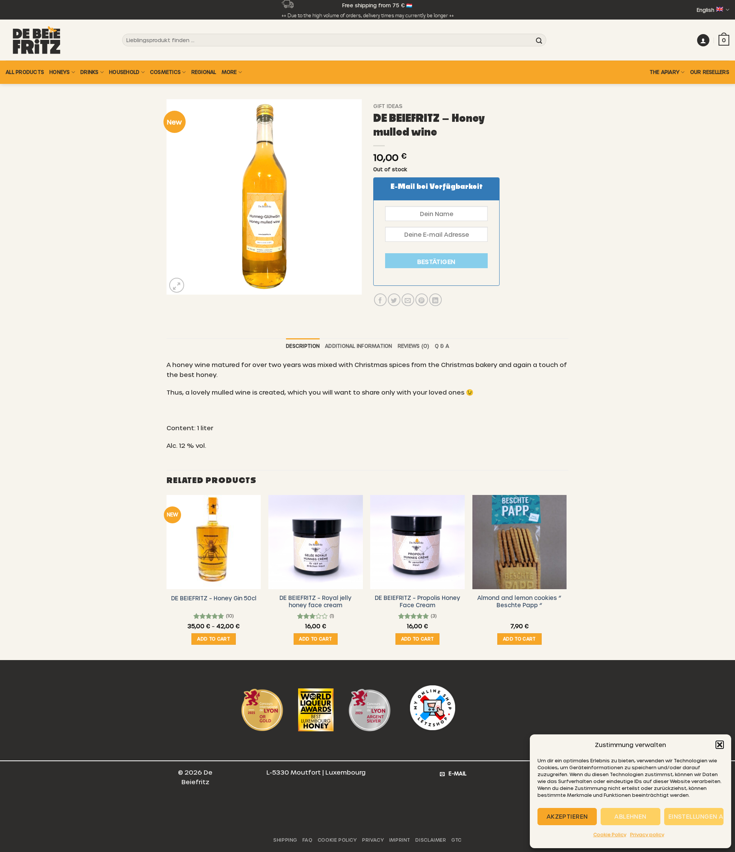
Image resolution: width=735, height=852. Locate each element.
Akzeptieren (567, 816)
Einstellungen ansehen (696, 816)
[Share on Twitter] (394, 299)
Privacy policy (647, 834)
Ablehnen (630, 816)
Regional (203, 72)
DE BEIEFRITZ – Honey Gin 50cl (213, 598)
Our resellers (709, 72)
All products (25, 72)
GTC (456, 839)
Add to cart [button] (213, 638)
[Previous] (167, 576)
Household (124, 72)
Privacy (373, 839)
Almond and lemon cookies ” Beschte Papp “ (519, 601)
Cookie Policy (609, 834)
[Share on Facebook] (380, 299)
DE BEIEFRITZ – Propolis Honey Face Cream (417, 601)
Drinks (89, 72)
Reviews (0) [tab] (414, 346)
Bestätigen (436, 261)
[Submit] (539, 40)
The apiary (665, 72)
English (705, 10)
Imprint (399, 839)
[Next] (566, 576)
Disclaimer (430, 839)
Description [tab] (303, 346)
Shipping (285, 839)
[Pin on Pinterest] (421, 299)
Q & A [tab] (442, 346)
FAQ (307, 839)
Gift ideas (387, 106)
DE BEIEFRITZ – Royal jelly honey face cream (315, 601)
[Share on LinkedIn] (435, 299)
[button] (720, 745)
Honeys (59, 72)
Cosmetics (165, 72)
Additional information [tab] (358, 346)
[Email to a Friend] (408, 299)
